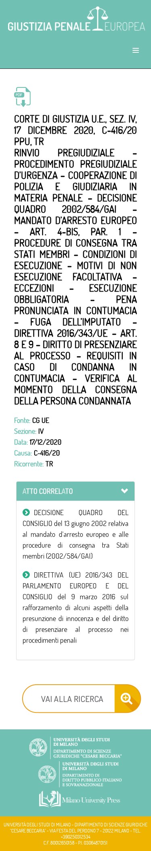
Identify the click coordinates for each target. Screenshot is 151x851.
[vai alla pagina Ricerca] (81, 697)
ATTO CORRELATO (48, 491)
